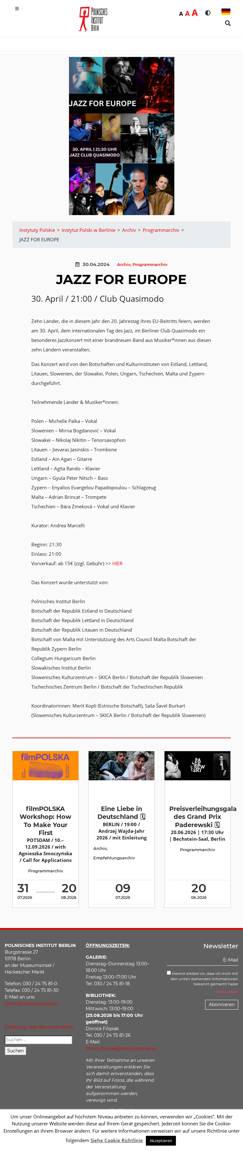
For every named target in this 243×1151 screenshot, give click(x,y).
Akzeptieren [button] (161, 1140)
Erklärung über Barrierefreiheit (39, 1027)
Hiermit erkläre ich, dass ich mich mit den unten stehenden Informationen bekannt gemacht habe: (204, 979)
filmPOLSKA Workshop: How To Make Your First (45, 821)
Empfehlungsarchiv (114, 858)
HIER (117, 563)
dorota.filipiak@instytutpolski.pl (121, 1048)
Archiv (123, 264)
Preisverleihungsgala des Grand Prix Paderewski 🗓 (203, 817)
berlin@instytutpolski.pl (31, 1003)
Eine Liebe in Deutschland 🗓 (121, 812)
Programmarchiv (150, 264)
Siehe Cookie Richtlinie (116, 1140)
